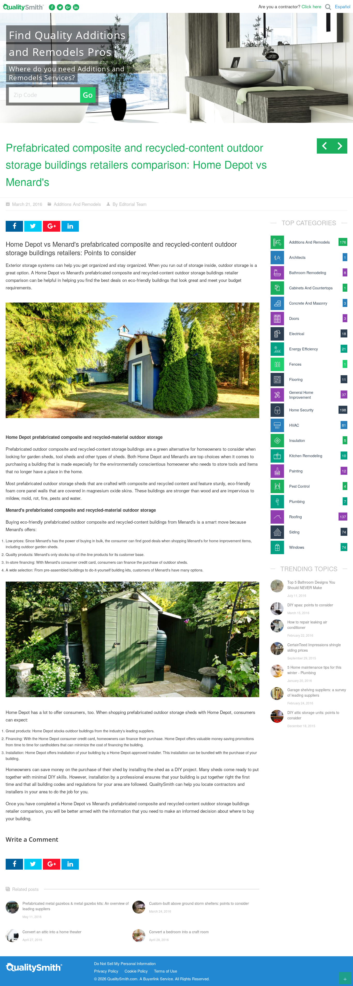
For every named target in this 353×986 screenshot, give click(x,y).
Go (88, 95)
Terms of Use (165, 971)
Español (342, 6)
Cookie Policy (136, 971)
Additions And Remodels (77, 204)
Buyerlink (151, 978)
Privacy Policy (106, 971)
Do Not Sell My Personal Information (125, 963)
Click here (311, 6)
